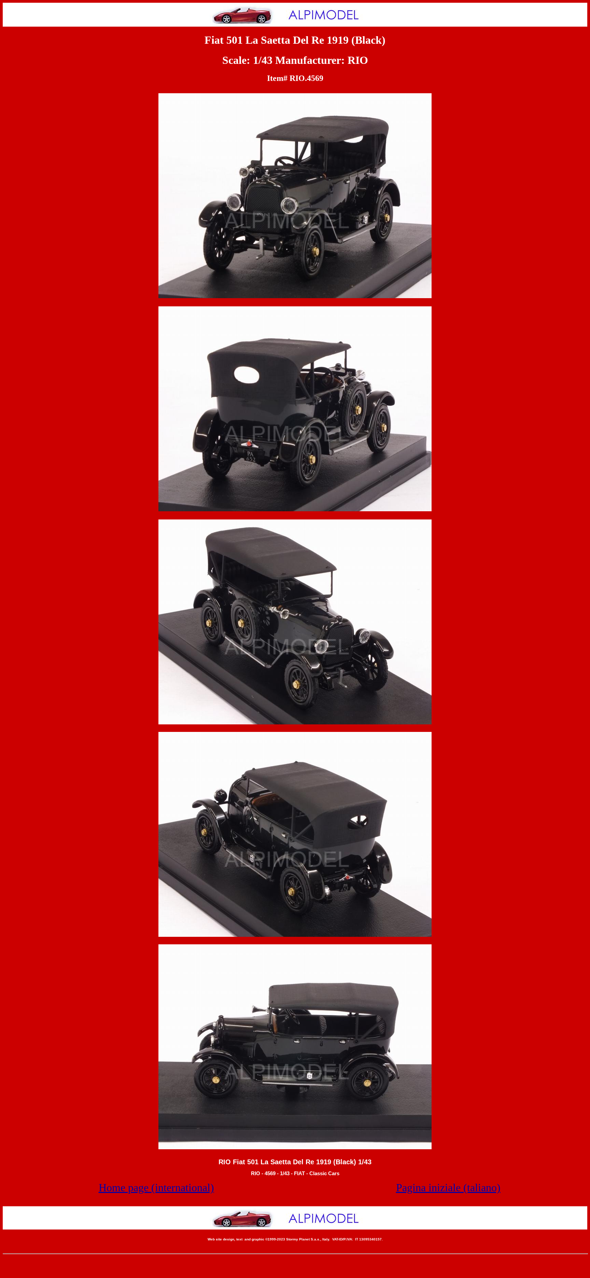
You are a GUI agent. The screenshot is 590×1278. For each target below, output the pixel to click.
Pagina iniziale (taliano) (448, 1187)
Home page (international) (156, 1187)
